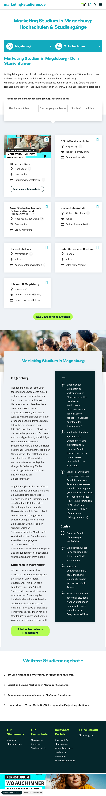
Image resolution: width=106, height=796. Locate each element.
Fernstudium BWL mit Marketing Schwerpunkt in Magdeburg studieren (48, 705)
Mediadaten (37, 739)
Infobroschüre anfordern (11, 792)
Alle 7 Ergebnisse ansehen (53, 316)
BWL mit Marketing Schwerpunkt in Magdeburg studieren (40, 674)
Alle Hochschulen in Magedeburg (30, 631)
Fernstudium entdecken (33, 792)
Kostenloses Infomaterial (27, 189)
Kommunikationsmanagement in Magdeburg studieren (39, 695)
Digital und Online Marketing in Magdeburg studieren (38, 684)
